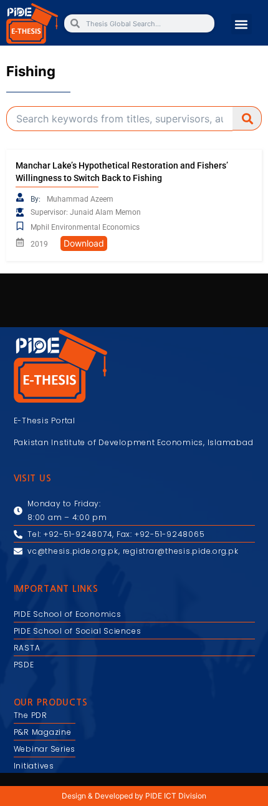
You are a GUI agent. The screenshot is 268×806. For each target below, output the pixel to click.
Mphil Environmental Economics (85, 227)
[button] (241, 24)
